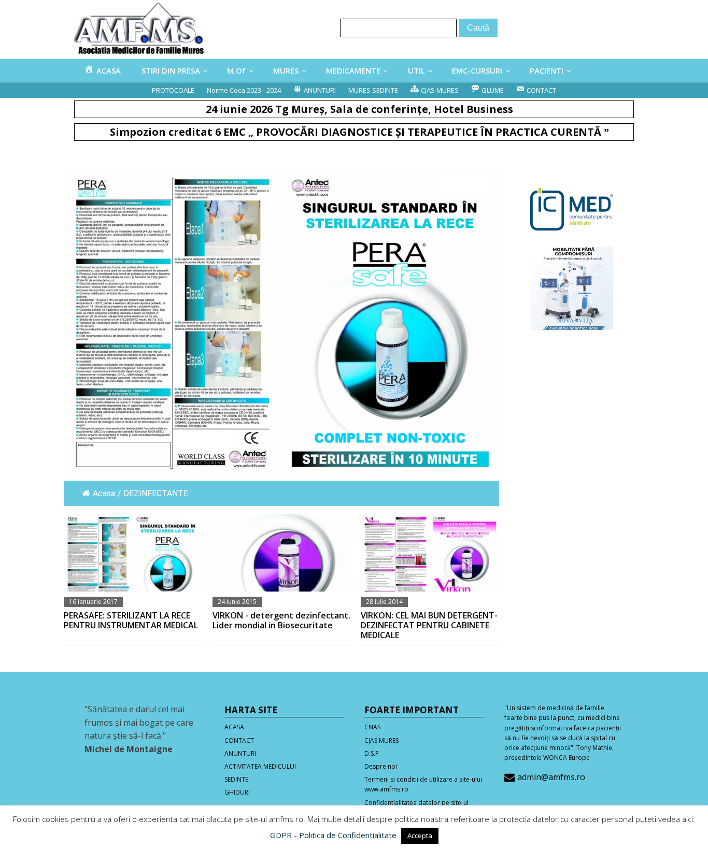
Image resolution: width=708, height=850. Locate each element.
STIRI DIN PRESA (170, 70)
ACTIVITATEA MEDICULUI (260, 766)
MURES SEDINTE (373, 90)
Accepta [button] (419, 835)
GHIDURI (237, 792)
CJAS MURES (381, 740)
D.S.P (371, 753)
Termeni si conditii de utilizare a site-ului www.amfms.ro (423, 784)
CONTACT (239, 740)
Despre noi (380, 766)
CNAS (372, 727)
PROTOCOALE (173, 90)
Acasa (104, 493)
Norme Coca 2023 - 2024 (244, 90)
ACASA (234, 727)
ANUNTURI (240, 753)
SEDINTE (236, 779)
